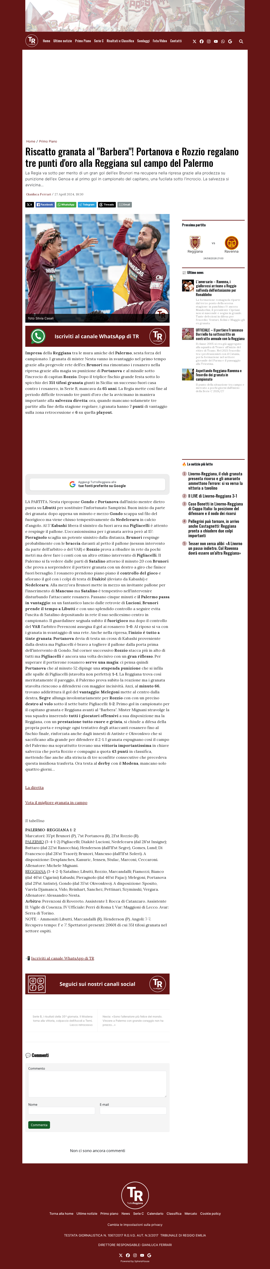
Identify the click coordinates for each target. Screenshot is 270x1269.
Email (126, 204)
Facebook (47, 204)
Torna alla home (61, 1213)
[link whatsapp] (223, 40)
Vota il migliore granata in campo (56, 802)
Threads (109, 204)
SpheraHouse (141, 1261)
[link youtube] (215, 40)
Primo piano (109, 1213)
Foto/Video (160, 40)
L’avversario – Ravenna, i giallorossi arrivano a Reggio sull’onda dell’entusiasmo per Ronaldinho (216, 288)
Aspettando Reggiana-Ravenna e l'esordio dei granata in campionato (219, 375)
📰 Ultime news (193, 272)
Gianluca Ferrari (38, 194)
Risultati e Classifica (120, 40)
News (126, 1213)
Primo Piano (83, 40)
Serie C (99, 40)
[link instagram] (208, 40)
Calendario (155, 1213)
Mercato (191, 1213)
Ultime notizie (62, 40)
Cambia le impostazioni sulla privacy (135, 1225)
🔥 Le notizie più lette (197, 463)
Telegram (88, 204)
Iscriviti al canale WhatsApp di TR (62, 958)
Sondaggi (143, 40)
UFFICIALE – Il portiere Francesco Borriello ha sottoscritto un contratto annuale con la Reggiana (220, 334)
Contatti (176, 40)
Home (46, 40)
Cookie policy (210, 1213)
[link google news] (230, 40)
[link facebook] (201, 40)
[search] (241, 40)
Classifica (174, 1213)
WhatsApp (67, 204)
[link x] (194, 40)
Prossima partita (194, 224)
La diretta (34, 787)
